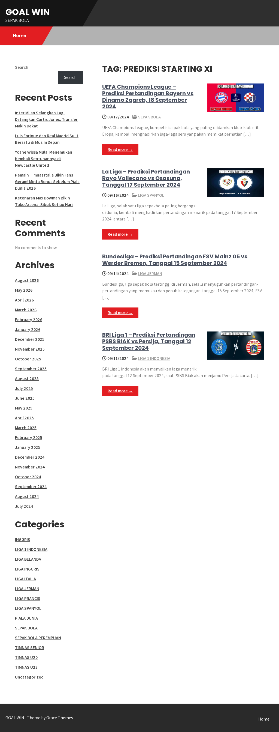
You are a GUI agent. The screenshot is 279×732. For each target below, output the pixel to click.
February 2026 (28, 319)
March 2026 (26, 310)
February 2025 (28, 437)
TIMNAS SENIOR (29, 647)
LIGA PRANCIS (27, 598)
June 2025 (25, 398)
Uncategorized (29, 677)
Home (19, 35)
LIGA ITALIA (25, 579)
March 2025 (26, 428)
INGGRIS (22, 539)
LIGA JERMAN (150, 273)
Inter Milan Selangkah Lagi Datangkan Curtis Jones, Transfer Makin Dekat (46, 119)
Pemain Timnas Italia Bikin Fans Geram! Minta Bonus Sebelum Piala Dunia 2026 (47, 181)
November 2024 (30, 467)
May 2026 (23, 290)
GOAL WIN (27, 12)
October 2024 (28, 477)
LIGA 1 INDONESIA (154, 358)
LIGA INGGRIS (27, 569)
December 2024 (29, 457)
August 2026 (27, 280)
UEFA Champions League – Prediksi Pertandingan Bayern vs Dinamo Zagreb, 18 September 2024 (147, 96)
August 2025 (27, 378)
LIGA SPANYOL (151, 195)
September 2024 (31, 486)
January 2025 (27, 447)
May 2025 (23, 408)
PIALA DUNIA (26, 618)
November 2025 (30, 349)
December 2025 (29, 339)
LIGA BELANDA (28, 559)
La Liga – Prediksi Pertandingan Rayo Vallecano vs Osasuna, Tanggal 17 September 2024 (146, 178)
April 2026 (24, 300)
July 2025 (24, 388)
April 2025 (24, 418)
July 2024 (24, 506)
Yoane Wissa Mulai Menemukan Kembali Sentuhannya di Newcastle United (43, 158)
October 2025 (28, 359)
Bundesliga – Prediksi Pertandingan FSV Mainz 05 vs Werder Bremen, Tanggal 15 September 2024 (174, 260)
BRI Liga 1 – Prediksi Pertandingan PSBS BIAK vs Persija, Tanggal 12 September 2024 (148, 341)
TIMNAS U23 (26, 667)
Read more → (120, 149)
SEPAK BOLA (149, 117)
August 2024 (27, 496)
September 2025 (31, 369)
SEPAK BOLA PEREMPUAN (38, 638)
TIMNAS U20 (26, 657)
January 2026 (27, 329)
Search (21, 67)
